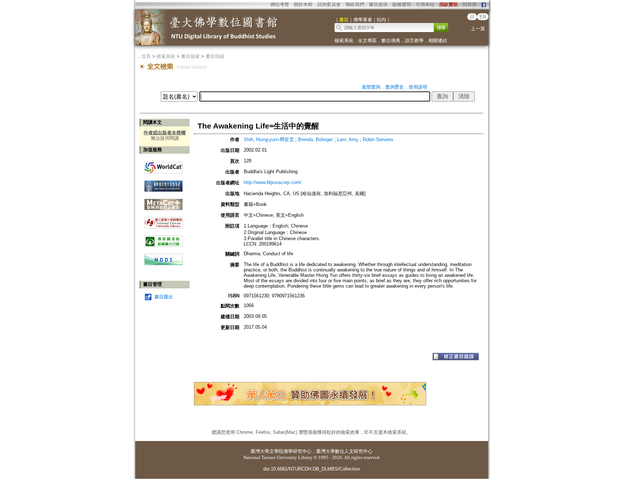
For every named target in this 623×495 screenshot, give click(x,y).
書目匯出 (163, 297)
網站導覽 (279, 4)
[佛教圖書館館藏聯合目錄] (163, 238)
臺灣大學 (260, 451)
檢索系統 (344, 40)
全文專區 (367, 40)
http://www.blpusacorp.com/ (272, 182)
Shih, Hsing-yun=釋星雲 (269, 139)
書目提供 (378, 4)
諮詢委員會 (329, 4)
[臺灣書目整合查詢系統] (163, 183)
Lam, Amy (348, 139)
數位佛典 (390, 40)
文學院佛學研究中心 (290, 451)
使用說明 (417, 87)
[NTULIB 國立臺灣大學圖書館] (163, 220)
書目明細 (215, 56)
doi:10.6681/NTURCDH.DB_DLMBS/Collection (311, 469)
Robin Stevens (378, 139)
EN (483, 16)
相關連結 (437, 40)
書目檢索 (190, 56)
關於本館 (303, 4)
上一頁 (478, 28)
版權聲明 (401, 4)
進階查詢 (371, 87)
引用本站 (425, 4)
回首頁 (470, 4)
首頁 (146, 56)
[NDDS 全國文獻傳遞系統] (163, 263)
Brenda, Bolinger (316, 139)
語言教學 (414, 40)
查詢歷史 (394, 87)
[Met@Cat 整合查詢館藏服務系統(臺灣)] (163, 201)
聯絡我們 (354, 4)
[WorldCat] (163, 166)
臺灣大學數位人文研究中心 (344, 451)
